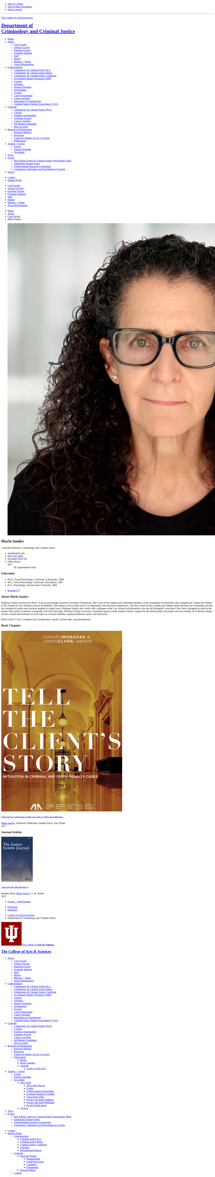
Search (11, 172)
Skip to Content (15, 4)
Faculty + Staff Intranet (19, 901)
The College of (38, 944)
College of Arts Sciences (21, 915)
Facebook (12, 907)
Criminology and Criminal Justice (38, 28)
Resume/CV (14, 590)
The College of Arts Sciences (17, 17)
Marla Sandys (8, 823)
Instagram (12, 909)
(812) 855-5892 (15, 556)
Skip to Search (15, 9)
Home (11, 39)
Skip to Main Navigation (20, 6)
